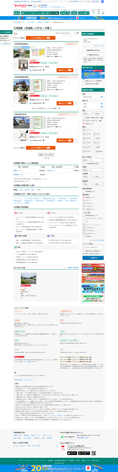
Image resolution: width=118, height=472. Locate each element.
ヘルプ (80, 1)
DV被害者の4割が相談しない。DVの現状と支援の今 (28, 1)
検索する (94, 258)
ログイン (35, 7)
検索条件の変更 (88, 90)
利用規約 (50, 460)
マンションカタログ (19, 446)
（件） (17, 170)
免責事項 (71, 460)
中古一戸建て (55, 13)
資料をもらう (65, 70)
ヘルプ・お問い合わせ (92, 460)
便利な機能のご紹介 (82, 437)
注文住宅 (63, 13)
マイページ (95, 60)
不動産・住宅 (17, 435)
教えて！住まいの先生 (34, 446)
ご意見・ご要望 (80, 460)
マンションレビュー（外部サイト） (55, 415)
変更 (102, 97)
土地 (68, 13)
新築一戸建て (46, 13)
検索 (102, 1)
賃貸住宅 (16, 13)
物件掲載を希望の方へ (61, 460)
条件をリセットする (99, 45)
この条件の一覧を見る (72, 267)
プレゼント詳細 (26, 361)
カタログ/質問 (83, 13)
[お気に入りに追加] (76, 70)
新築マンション (26, 13)
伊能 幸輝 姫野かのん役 (97, 1)
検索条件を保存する (60, 30)
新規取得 (44, 5)
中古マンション (36, 13)
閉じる (50, 31)
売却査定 (74, 13)
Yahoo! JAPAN (74, 1)
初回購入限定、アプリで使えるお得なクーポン (52, 7)
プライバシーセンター (39, 460)
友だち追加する (69, 437)
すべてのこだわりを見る (97, 240)
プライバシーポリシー (25, 460)
